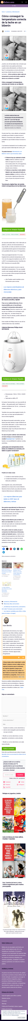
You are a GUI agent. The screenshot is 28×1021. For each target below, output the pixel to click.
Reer (11, 604)
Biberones (6, 604)
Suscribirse (20, 774)
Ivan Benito (7, 31)
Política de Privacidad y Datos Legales (12, 1006)
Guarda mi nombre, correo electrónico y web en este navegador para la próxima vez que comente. (14, 730)
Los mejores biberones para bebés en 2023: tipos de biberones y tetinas (13, 499)
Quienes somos (6, 998)
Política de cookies (15, 1015)
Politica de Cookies (7, 1009)
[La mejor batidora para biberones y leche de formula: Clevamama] (7, 584)
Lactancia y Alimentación (10, 601)
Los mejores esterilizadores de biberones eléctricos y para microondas (14, 289)
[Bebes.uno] (8, 2)
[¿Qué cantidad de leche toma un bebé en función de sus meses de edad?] (7, 565)
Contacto (4, 1001)
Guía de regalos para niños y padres (11, 995)
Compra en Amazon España (13, 229)
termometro (16, 604)
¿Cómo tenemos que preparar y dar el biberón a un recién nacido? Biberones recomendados (17, 571)
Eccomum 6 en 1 (10, 439)
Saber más (21, 677)
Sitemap (4, 1003)
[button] (22, 2)
